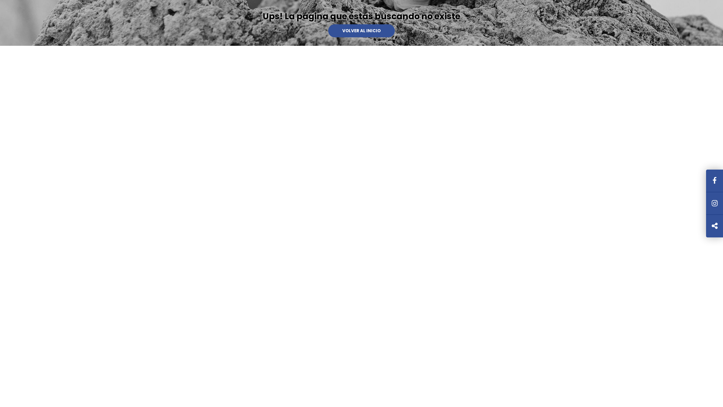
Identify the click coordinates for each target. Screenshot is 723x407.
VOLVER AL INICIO (361, 31)
